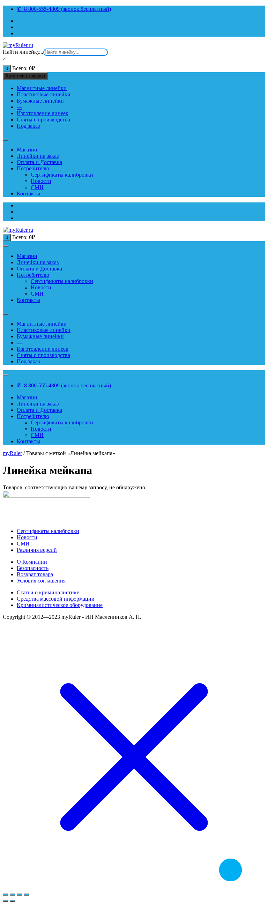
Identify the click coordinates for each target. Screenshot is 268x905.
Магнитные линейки (42, 88)
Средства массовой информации (56, 599)
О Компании (32, 562)
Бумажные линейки (40, 101)
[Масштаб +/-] (5, 894)
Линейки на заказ (38, 156)
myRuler (12, 453)
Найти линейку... (23, 52)
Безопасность (33, 568)
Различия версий (37, 550)
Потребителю (33, 168)
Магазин (27, 150)
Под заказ (28, 126)
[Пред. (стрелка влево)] (5, 901)
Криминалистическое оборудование (60, 605)
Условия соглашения (41, 581)
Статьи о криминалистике (48, 592)
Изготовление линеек (42, 113)
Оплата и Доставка (39, 162)
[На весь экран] (12, 894)
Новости (41, 181)
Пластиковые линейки (43, 94)
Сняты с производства (43, 120)
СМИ (37, 187)
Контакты (28, 193)
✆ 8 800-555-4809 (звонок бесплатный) (64, 9)
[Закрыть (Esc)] (26, 894)
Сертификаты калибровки (62, 175)
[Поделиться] (19, 894)
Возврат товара (35, 574)
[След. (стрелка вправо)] (12, 901)
